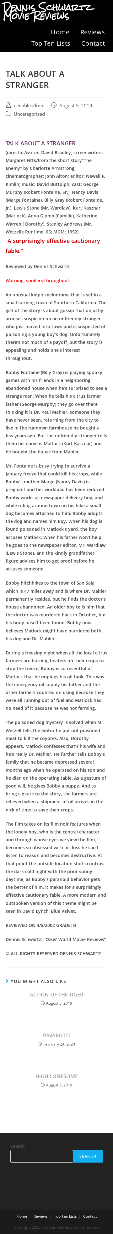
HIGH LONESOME (56, 1076)
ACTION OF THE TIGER (56, 994)
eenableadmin (29, 106)
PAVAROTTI (56, 1035)
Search (17, 1146)
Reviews (92, 32)
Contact (93, 43)
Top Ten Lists (51, 43)
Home (60, 32)
